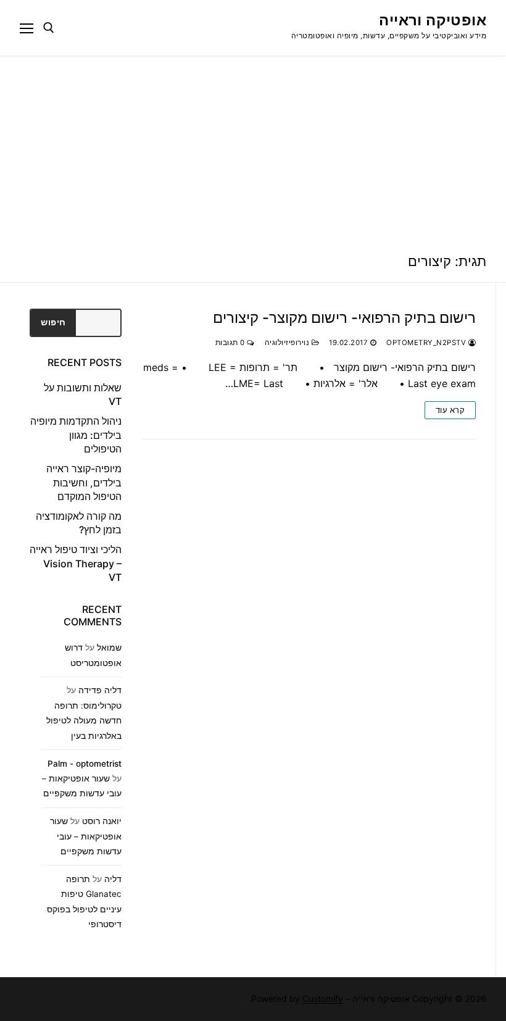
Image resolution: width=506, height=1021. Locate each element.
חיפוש (53, 322)
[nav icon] (26, 28)
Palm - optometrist (85, 764)
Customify (322, 998)
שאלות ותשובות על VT (83, 394)
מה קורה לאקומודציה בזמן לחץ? (79, 523)
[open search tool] (48, 27)
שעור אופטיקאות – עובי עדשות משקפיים (86, 836)
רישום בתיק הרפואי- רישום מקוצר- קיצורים (344, 318)
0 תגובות (231, 342)
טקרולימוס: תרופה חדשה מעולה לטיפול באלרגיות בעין (84, 721)
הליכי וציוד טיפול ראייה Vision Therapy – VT (76, 563)
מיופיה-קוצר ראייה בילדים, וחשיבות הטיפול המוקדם (84, 482)
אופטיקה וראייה (432, 20)
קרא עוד (450, 410)
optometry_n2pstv (427, 342)
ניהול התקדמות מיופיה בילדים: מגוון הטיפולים (76, 435)
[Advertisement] (253, 148)
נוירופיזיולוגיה (288, 342)
